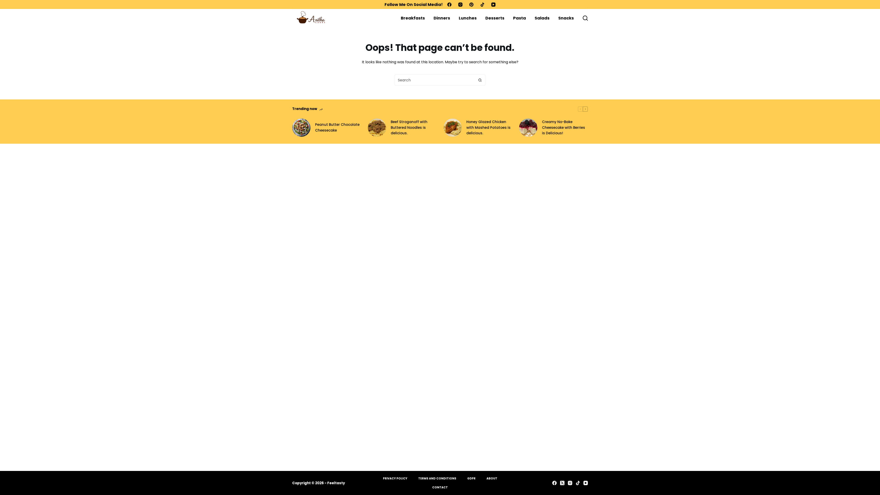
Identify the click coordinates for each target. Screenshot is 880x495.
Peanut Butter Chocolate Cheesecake (337, 127)
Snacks (566, 18)
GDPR (471, 478)
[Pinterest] (471, 5)
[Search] (585, 18)
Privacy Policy (395, 478)
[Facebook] (449, 5)
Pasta (519, 18)
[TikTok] (482, 5)
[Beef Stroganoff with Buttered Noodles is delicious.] (377, 127)
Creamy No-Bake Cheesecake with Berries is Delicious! (563, 127)
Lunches (468, 18)
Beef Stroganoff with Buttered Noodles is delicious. (409, 127)
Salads (542, 18)
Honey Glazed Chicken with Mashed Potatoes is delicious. (488, 127)
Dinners (442, 18)
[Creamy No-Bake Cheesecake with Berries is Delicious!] (528, 127)
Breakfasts (413, 18)
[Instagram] (460, 5)
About (492, 478)
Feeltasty (336, 483)
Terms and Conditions (437, 478)
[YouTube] (493, 5)
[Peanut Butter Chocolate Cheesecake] (301, 127)
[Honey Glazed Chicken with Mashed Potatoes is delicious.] (452, 127)
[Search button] (480, 80)
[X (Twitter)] (562, 483)
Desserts (494, 18)
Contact (440, 487)
